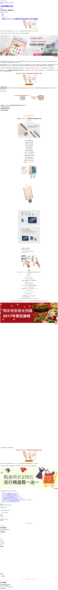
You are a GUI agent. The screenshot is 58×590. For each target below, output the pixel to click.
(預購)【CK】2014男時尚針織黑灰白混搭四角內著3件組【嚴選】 (11, 501)
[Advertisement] (29, 559)
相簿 (2, 13)
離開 (4, 588)
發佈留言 (2, 520)
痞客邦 (5, 510)
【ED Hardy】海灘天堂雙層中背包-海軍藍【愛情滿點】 (9, 494)
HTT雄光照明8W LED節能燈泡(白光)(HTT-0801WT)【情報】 (10, 493)
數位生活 (3, 541)
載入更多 (2, 515)
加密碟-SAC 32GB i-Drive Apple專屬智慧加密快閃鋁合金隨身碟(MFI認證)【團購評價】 (20, 18)
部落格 (3, 14)
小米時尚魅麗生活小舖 (6, 6)
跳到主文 (1, 8)
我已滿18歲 (2, 588)
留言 (6, 510)
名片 (2, 15)
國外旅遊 (6, 512)
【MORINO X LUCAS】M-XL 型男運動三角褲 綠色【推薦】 (10, 500)
